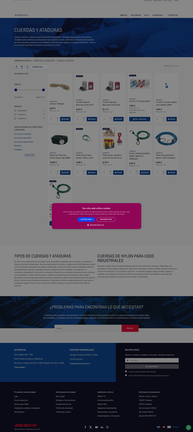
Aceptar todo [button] (86, 219)
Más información (119, 214)
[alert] (96, 216)
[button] (96, 225)
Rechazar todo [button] (106, 219)
